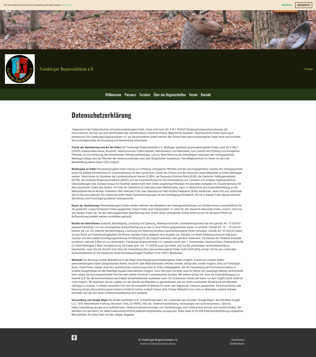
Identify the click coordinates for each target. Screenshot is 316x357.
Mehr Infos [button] (67, 5)
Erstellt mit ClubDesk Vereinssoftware (158, 344)
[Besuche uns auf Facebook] (8, 10)
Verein (193, 94)
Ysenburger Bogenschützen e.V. (67, 69)
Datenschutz (237, 343)
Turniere (144, 94)
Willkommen (113, 94)
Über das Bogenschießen (170, 94)
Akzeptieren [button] (303, 5)
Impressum (237, 339)
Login (310, 69)
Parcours (130, 94)
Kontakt (206, 94)
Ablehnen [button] (287, 5)
